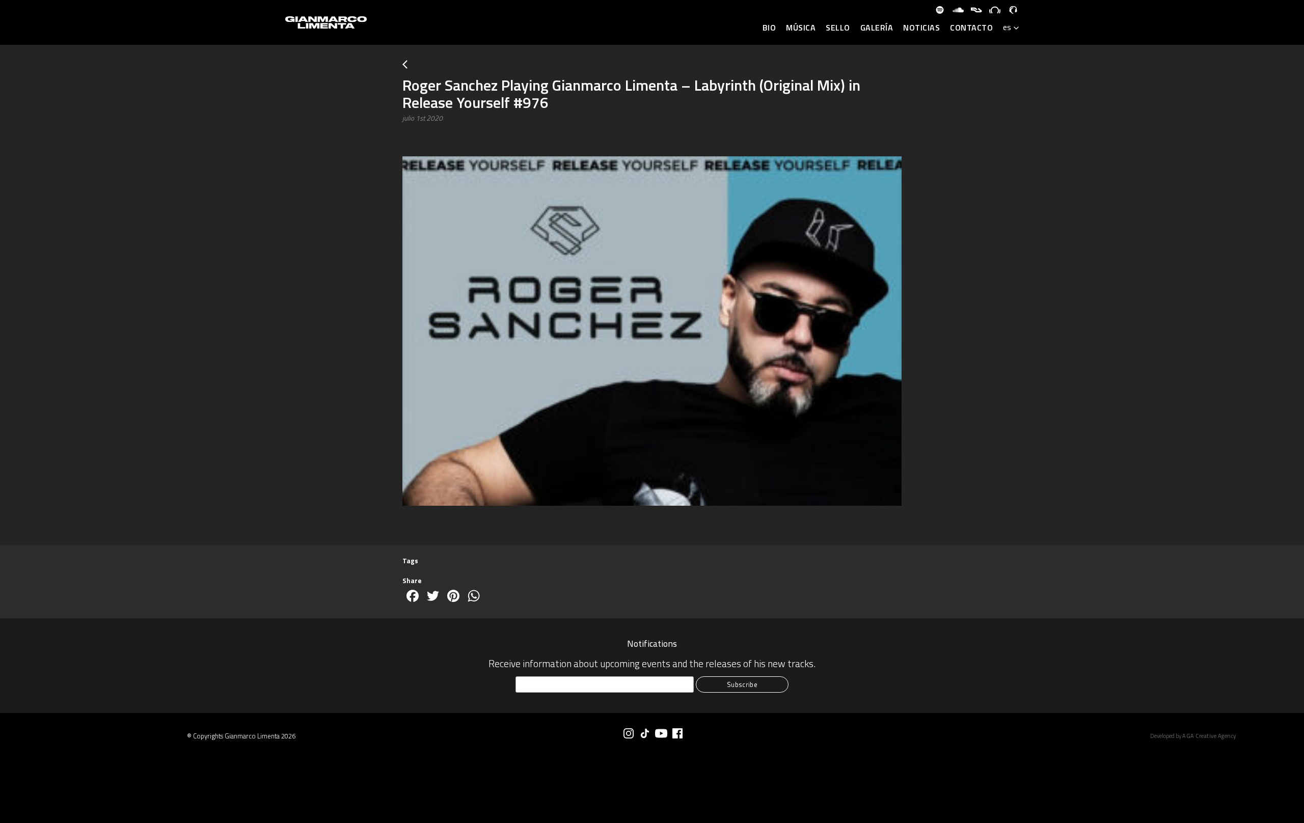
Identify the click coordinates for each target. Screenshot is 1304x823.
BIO (769, 28)
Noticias (921, 28)
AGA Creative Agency (1209, 736)
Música (801, 28)
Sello (838, 28)
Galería (876, 28)
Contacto (971, 28)
